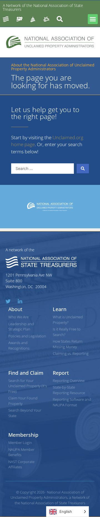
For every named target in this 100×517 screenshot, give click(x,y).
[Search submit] (83, 168)
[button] (93, 19)
